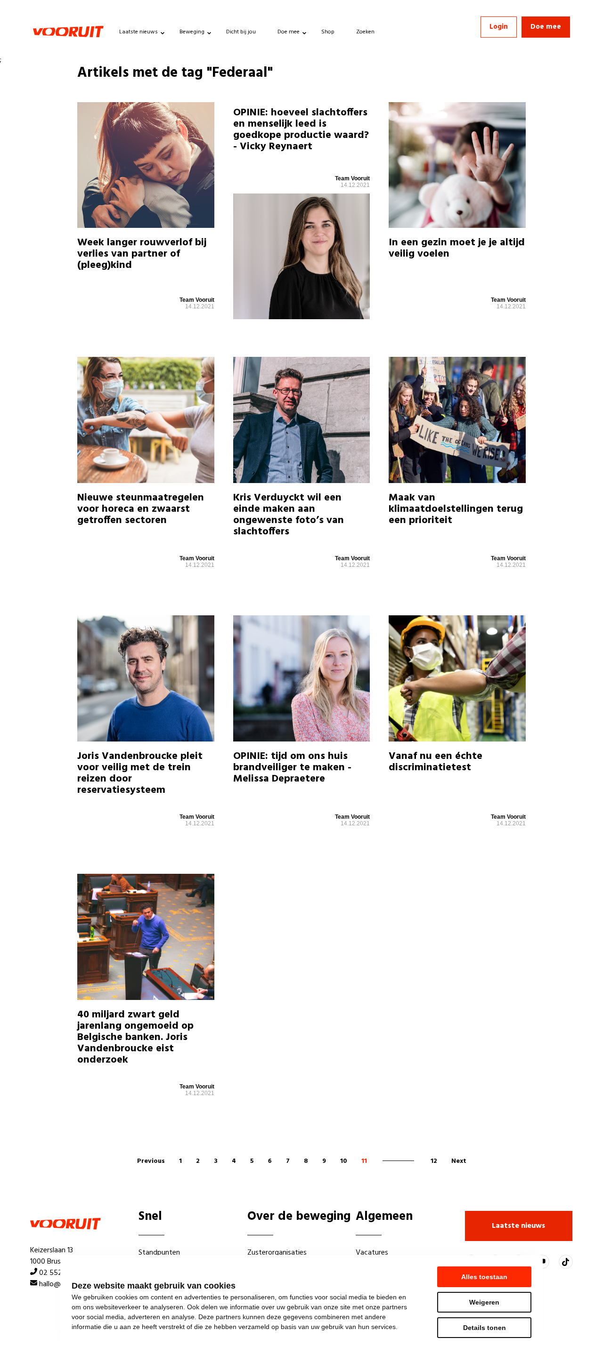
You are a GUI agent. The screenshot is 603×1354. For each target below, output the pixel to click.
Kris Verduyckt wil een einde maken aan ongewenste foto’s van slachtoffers (288, 515)
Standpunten (159, 1253)
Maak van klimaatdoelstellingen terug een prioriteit (456, 509)
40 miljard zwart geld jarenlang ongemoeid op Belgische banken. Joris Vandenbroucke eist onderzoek (135, 1038)
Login (498, 26)
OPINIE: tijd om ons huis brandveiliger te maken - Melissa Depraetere (292, 767)
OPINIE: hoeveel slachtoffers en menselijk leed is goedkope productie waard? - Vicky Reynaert (301, 130)
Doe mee (288, 32)
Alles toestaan (484, 1277)
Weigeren (484, 1302)
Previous (151, 1161)
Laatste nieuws (138, 32)
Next (458, 1161)
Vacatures (372, 1253)
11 (364, 1161)
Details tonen (484, 1327)
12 (434, 1161)
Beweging (191, 32)
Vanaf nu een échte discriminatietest (435, 762)
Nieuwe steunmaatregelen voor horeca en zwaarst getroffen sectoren (140, 509)
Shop (327, 32)
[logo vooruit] (68, 31)
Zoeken (365, 32)
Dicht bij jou (241, 32)
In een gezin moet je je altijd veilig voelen (457, 248)
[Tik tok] (566, 1262)
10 (343, 1161)
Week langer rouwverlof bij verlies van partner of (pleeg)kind (141, 254)
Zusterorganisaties (277, 1253)
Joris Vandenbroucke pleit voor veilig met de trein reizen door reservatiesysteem (140, 773)
